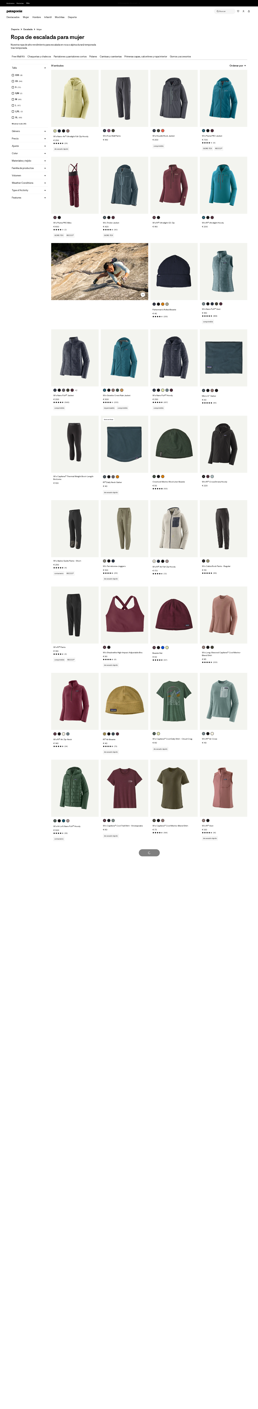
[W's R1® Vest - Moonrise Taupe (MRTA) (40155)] (223, 788)
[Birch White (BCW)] (154, 561)
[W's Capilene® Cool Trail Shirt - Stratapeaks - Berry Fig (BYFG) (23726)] (124, 788)
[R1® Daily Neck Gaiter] (120, 477)
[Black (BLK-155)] (207, 390)
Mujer (26, 17)
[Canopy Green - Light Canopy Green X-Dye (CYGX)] (154, 733)
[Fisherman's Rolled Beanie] (170, 304)
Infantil (48, 17)
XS (18, 81)
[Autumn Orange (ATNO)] (162, 304)
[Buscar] (224, 11)
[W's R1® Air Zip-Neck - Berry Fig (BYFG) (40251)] (75, 701)
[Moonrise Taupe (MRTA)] (67, 131)
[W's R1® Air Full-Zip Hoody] (170, 561)
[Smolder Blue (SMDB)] (59, 131)
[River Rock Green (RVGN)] (104, 561)
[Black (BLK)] (63, 131)
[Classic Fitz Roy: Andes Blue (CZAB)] (162, 647)
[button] (30, 68)
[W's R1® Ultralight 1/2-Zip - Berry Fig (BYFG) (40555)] (174, 185)
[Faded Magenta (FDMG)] (108, 130)
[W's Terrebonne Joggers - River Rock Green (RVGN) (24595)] (124, 528)
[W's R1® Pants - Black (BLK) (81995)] (75, 615)
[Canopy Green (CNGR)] (117, 390)
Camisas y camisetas (111, 56)
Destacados (13, 17)
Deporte (72, 17)
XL (18, 117)
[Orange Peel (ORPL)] (162, 130)
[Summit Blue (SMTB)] (104, 217)
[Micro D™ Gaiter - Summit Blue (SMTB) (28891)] (223, 357)
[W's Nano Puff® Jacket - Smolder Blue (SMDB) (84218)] (75, 357)
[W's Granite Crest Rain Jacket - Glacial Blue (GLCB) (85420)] (124, 357)
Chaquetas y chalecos (39, 56)
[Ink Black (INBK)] (108, 820)
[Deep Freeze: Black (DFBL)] (216, 390)
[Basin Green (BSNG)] (113, 130)
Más (28, 3)
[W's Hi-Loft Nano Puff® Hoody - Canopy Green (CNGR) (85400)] (75, 788)
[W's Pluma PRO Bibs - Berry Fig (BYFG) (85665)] (75, 185)
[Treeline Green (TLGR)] (154, 476)
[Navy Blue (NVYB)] (154, 304)
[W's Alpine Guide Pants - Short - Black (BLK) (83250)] (75, 528)
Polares (93, 56)
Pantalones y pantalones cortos (70, 56)
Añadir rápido (75, 121)
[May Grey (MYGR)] (63, 390)
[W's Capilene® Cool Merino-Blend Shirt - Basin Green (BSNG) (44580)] (174, 788)
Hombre (37, 17)
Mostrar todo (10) (19, 124)
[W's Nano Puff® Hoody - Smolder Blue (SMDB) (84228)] (174, 357)
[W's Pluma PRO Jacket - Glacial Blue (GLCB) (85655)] (223, 98)
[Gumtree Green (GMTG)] (207, 561)
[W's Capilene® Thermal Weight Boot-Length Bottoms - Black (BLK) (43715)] (75, 444)
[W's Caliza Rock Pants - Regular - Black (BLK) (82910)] (223, 528)
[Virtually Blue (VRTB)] (212, 476)
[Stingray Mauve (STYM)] (167, 561)
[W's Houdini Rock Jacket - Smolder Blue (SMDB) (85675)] (174, 98)
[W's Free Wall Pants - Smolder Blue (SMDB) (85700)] (124, 98)
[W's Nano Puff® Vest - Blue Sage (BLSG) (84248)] (223, 271)
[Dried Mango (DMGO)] (121, 390)
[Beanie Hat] (170, 647)
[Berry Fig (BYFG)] (212, 130)
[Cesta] (249, 11)
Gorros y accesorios (180, 56)
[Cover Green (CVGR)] (113, 820)
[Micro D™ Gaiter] (219, 390)
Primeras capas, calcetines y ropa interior (145, 56)
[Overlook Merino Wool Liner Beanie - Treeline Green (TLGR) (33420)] (174, 444)
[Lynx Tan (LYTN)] (104, 734)
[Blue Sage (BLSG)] (203, 303)
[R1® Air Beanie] (120, 734)
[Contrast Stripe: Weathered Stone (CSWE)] (167, 304)
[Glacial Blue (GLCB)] (203, 130)
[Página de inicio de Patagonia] (14, 11)
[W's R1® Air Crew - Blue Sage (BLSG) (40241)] (223, 701)
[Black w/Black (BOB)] (207, 820)
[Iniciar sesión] (243, 11)
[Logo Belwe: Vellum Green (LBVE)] (167, 647)
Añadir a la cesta (174, 295)
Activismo (10, 3)
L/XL (19, 111)
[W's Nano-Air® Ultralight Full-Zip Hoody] (71, 131)
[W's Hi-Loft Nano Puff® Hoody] (71, 821)
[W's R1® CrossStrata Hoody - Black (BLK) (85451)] (223, 444)
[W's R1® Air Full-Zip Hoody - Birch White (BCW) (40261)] (174, 528)
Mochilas (59, 17)
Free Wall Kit (18, 56)
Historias (20, 3)
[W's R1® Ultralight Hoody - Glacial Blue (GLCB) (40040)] (223, 185)
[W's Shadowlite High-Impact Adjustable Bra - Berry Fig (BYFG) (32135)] (124, 615)
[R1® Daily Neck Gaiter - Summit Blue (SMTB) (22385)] (124, 444)
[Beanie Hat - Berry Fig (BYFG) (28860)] (174, 615)
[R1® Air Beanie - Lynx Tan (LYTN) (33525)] (124, 701)
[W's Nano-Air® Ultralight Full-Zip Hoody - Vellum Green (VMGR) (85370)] (75, 98)
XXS (18, 75)
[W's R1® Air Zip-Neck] (71, 734)
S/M (18, 93)
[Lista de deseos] (238, 11)
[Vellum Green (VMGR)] (55, 131)
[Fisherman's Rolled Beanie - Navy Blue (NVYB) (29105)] (174, 271)
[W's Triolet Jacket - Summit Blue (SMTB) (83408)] (124, 185)
